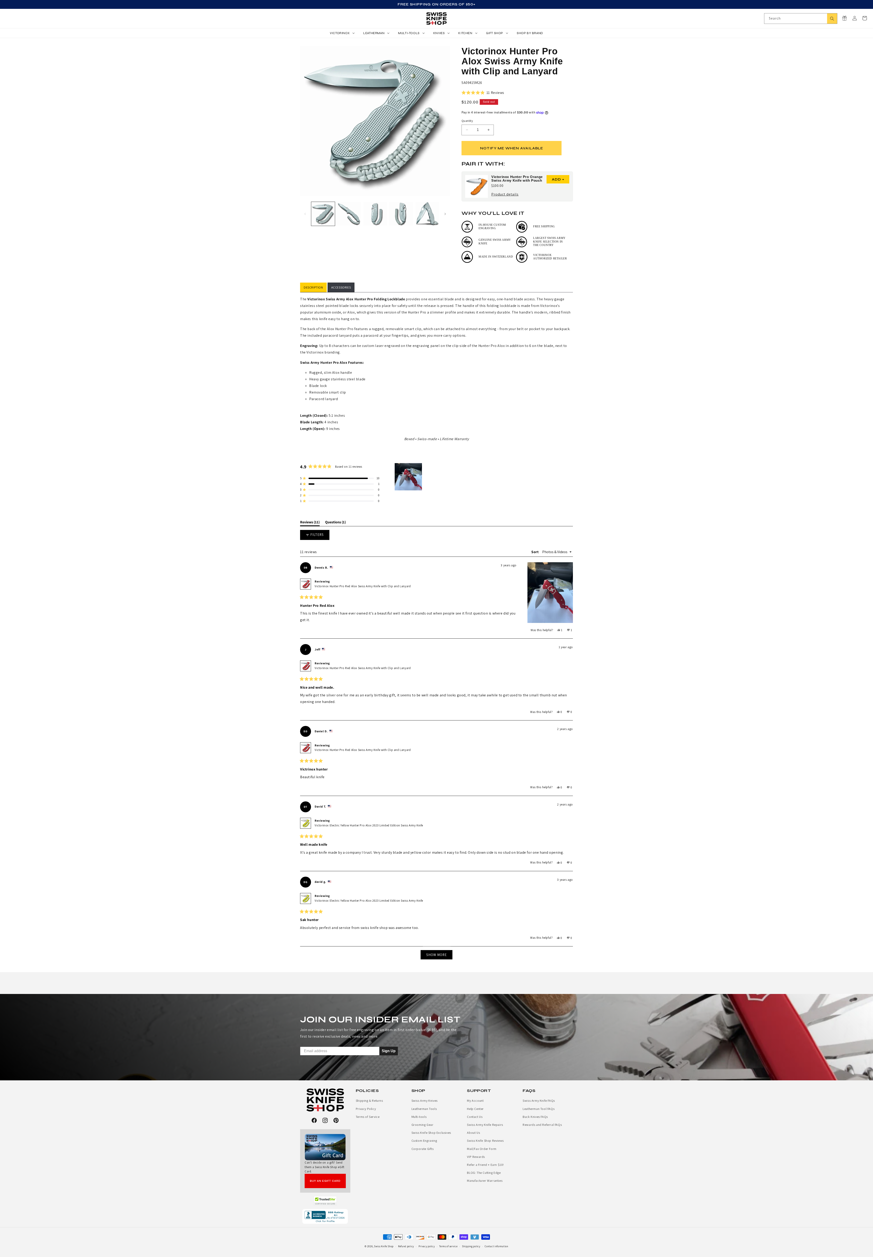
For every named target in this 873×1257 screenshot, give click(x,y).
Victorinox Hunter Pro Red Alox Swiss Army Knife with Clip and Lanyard (363, 586)
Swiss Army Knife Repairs (485, 1125)
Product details (505, 195)
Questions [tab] (335, 523)
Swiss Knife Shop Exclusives (431, 1133)
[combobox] (800, 18)
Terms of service (448, 1246)
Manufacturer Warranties (484, 1181)
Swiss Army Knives (424, 1101)
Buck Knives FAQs (535, 1117)
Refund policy (406, 1246)
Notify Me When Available (511, 148)
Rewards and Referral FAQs (542, 1125)
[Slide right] (445, 214)
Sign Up (389, 1051)
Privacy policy (427, 1246)
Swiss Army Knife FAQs (539, 1101)
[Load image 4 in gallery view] (401, 214)
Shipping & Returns (369, 1101)
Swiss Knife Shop (384, 1246)
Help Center (475, 1109)
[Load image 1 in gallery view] (323, 214)
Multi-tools (419, 1117)
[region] (409, 476)
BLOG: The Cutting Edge (484, 1173)
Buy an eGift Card (325, 1180)
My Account (475, 1101)
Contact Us (474, 1117)
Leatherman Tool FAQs (538, 1109)
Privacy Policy (366, 1109)
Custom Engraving (424, 1141)
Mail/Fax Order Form (481, 1149)
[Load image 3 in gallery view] (375, 214)
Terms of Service (368, 1117)
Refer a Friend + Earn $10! (485, 1165)
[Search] (832, 18)
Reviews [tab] (310, 523)
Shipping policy (471, 1246)
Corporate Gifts (422, 1149)
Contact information (496, 1246)
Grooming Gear (422, 1125)
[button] (865, 18)
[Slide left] (305, 214)
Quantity (467, 121)
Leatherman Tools (424, 1109)
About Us (473, 1133)
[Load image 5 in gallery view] (427, 214)
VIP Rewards (476, 1157)
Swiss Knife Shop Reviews (485, 1141)
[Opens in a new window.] (325, 1201)
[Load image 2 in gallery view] (349, 214)
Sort (535, 551)
